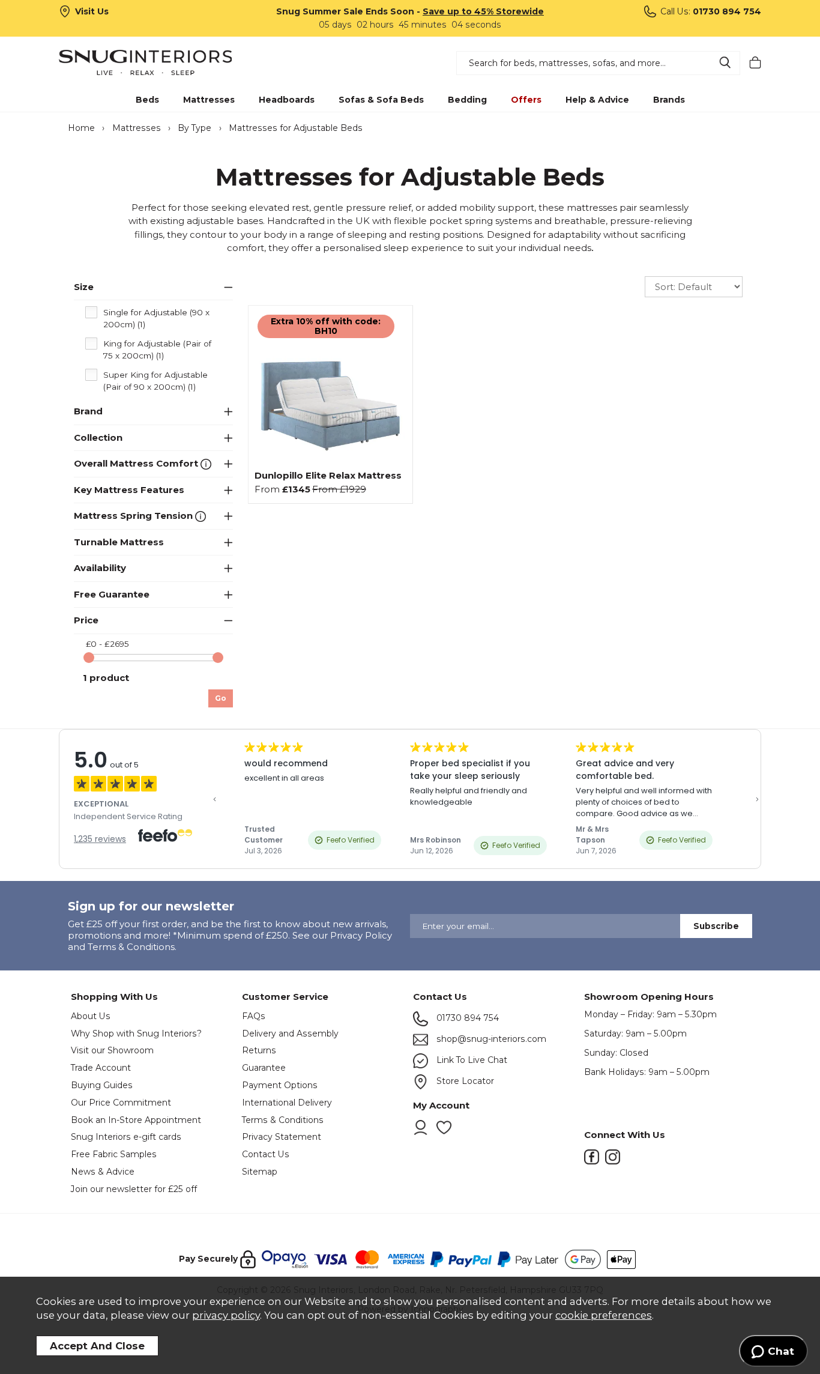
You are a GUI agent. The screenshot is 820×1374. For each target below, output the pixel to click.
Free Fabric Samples (114, 1154)
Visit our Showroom (112, 1050)
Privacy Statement (281, 1136)
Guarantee (264, 1067)
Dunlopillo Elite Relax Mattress (328, 475)
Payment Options (280, 1085)
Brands (669, 99)
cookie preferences (603, 1315)
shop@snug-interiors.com (490, 1039)
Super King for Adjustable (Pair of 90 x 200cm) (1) (155, 381)
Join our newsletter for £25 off (134, 1189)
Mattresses (209, 99)
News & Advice (102, 1171)
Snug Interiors (145, 62)
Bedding (467, 99)
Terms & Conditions (283, 1120)
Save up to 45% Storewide (483, 11)
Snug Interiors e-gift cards (126, 1136)
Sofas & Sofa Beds (381, 99)
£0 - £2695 (107, 644)
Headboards (287, 99)
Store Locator (464, 1081)
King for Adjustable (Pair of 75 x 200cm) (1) (157, 349)
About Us (90, 1016)
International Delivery (287, 1102)
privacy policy (226, 1315)
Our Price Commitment (121, 1102)
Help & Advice (597, 99)
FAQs (253, 1016)
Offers (526, 99)
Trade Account (101, 1067)
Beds (147, 99)
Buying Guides (102, 1085)
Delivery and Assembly (290, 1033)
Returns (259, 1050)
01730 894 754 (466, 1017)
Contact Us (265, 1154)
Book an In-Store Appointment (136, 1120)
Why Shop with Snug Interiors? (136, 1033)
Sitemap (259, 1171)
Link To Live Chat (470, 1060)
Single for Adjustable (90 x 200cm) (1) (156, 318)
